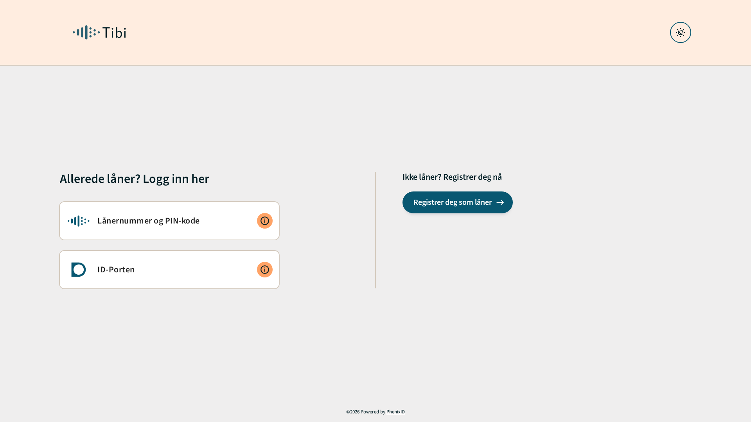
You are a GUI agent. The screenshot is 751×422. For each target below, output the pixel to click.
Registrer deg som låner (452, 202)
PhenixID (395, 411)
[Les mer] (265, 221)
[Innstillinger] (680, 32)
